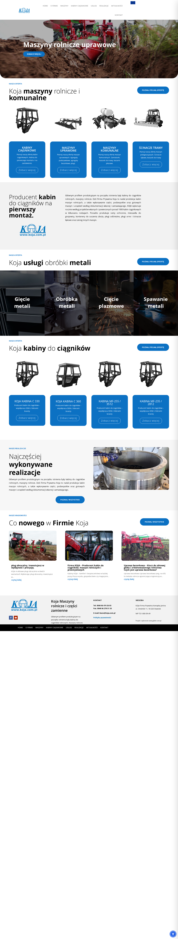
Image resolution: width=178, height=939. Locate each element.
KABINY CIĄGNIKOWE (79, 6)
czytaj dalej (16, 580)
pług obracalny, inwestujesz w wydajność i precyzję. (27, 566)
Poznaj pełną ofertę (153, 90)
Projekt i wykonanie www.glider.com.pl (148, 621)
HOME (45, 6)
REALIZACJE (103, 6)
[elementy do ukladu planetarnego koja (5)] (131, 489)
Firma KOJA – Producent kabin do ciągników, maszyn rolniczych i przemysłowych (86, 567)
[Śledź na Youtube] (16, 618)
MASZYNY (64, 6)
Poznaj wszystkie (70, 500)
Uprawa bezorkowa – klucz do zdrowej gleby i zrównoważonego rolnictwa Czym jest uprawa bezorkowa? (144, 567)
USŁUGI (94, 6)
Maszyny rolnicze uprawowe (69, 44)
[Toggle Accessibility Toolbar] (173, 934)
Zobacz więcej (34, 54)
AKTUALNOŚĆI (117, 6)
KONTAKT (119, 15)
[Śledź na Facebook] (11, 618)
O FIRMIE (54, 6)
